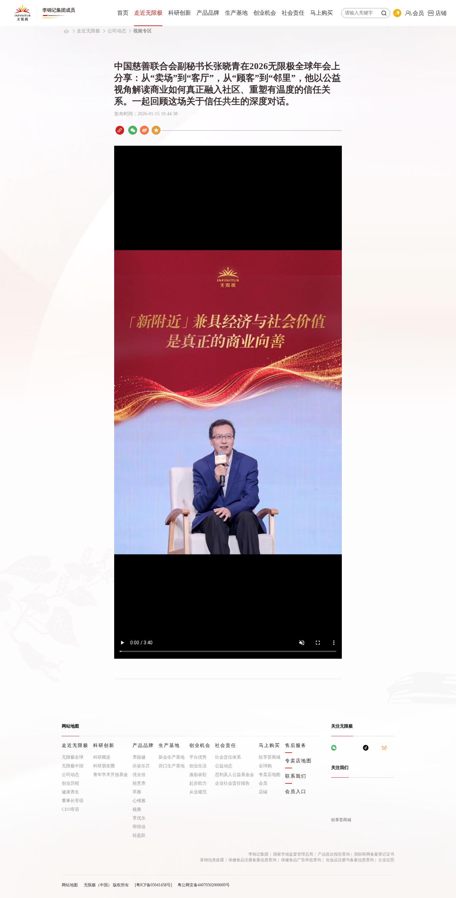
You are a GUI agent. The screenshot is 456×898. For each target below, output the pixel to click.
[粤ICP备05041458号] (153, 885)
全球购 (265, 765)
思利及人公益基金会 (234, 774)
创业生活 (198, 765)
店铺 (263, 791)
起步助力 (198, 783)
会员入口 (295, 791)
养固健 (139, 757)
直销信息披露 (212, 860)
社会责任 (293, 13)
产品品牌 (208, 13)
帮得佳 (139, 826)
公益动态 (223, 765)
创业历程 (70, 783)
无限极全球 (72, 757)
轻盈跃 (139, 835)
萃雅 (137, 791)
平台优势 (198, 757)
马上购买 (321, 13)
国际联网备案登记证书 (374, 854)
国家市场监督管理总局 (293, 854)
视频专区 (142, 30)
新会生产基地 (172, 757)
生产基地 (236, 13)
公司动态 (116, 30)
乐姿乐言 (141, 765)
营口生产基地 (172, 765)
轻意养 (139, 783)
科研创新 (179, 13)
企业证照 (386, 860)
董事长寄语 (72, 800)
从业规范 (198, 791)
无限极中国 (72, 765)
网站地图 (70, 885)
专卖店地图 (269, 774)
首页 (123, 13)
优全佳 (139, 774)
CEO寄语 (70, 809)
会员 (263, 783)
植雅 (137, 809)
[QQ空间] (156, 130)
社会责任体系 (228, 757)
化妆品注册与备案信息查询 (350, 860)
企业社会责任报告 (232, 783)
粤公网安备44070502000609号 (204, 885)
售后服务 (295, 745)
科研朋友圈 (104, 765)
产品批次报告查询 (334, 854)
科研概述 (101, 757)
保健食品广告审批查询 (301, 860)
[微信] (132, 130)
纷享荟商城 (269, 757)
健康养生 (70, 791)
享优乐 (139, 817)
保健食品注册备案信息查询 (252, 860)
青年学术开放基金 (110, 774)
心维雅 (139, 800)
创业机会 (264, 13)
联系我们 (295, 776)
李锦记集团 (258, 854)
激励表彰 (198, 774)
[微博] (144, 130)
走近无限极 (148, 13)
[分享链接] (120, 130)
